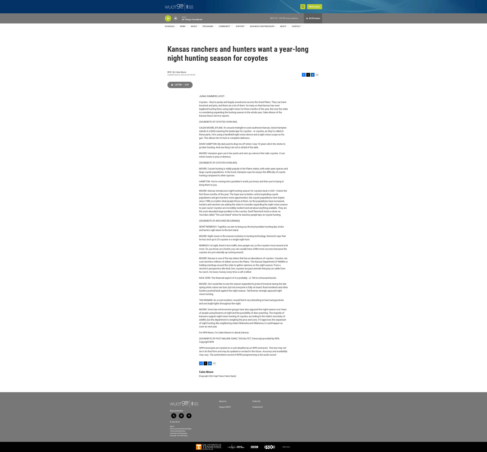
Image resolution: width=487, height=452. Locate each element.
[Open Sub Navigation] (177, 26)
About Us (223, 401)
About (283, 26)
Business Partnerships (262, 26)
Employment (258, 407)
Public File (256, 401)
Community (224, 26)
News (183, 26)
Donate (316, 6)
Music (194, 26)
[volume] (175, 18)
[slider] (179, 18)
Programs (208, 26)
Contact (296, 26)
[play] (168, 18)
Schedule (170, 26)
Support (240, 26)
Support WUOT (225, 407)
